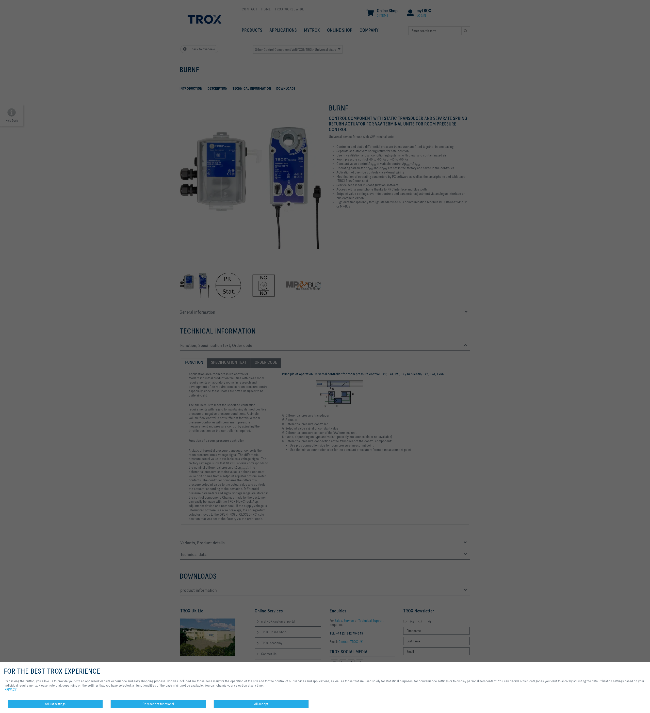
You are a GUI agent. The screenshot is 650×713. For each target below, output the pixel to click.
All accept (261, 704)
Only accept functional (158, 704)
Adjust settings (55, 704)
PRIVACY (11, 689)
